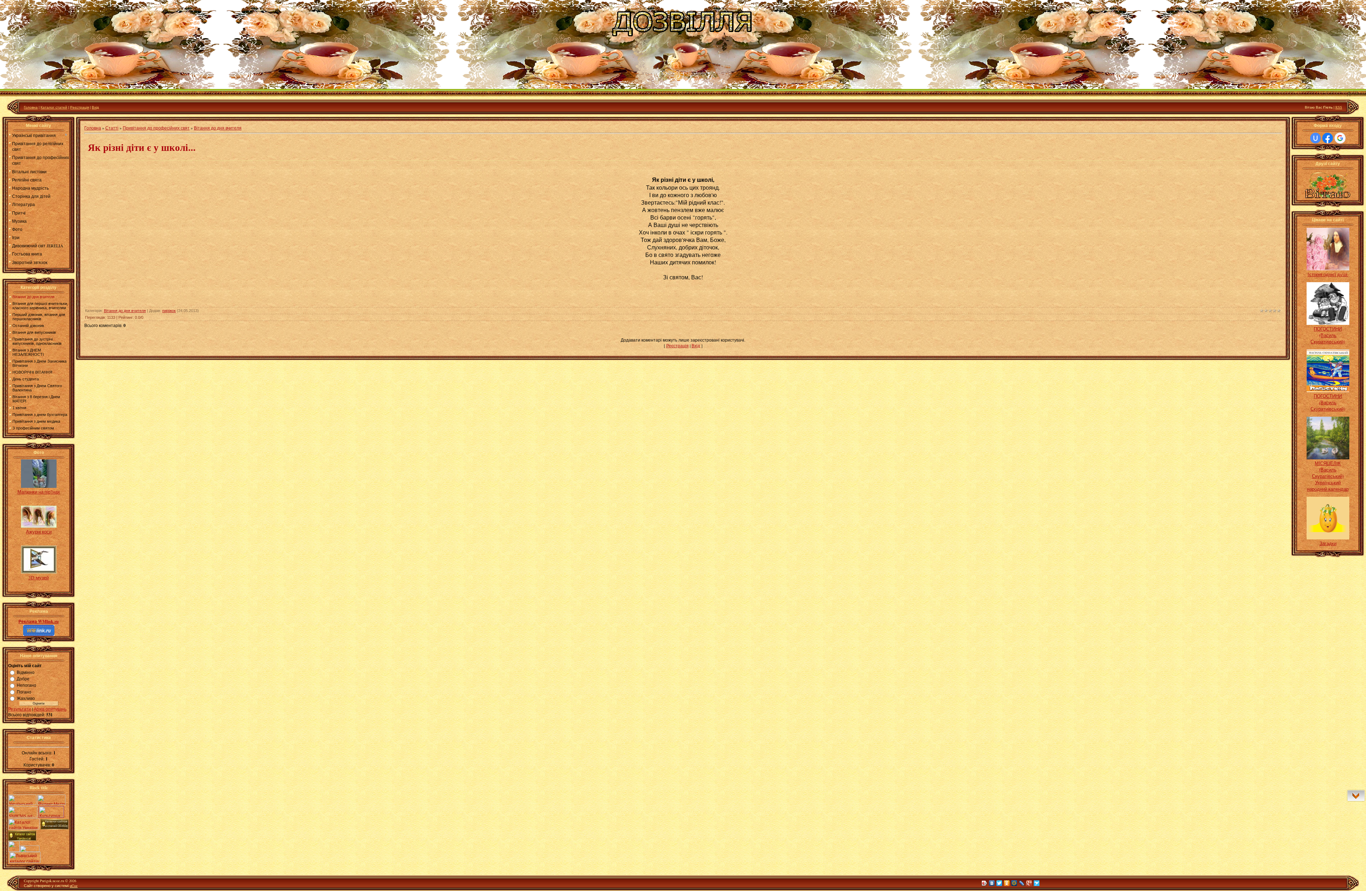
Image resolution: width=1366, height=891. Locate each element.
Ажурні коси (39, 531)
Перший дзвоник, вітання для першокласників (38, 316)
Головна (31, 107)
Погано (24, 692)
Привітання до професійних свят (156, 128)
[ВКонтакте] (992, 883)
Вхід (95, 107)
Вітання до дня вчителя (33, 297)
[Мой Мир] (1014, 883)
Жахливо (26, 698)
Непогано (26, 685)
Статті (111, 128)
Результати (19, 709)
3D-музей (38, 577)
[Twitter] (999, 883)
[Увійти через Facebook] (1327, 138)
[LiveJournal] (1022, 883)
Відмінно (26, 672)
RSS (1338, 107)
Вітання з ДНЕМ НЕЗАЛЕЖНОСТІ (28, 352)
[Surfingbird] (1037, 883)
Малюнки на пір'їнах (38, 492)
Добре (23, 678)
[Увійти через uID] (1315, 138)
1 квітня (19, 408)
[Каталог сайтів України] (23, 828)
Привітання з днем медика (36, 421)
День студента (25, 379)
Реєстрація (79, 107)
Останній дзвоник (28, 325)
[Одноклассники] (1007, 883)
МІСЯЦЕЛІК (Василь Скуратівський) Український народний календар (1328, 476)
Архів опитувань (50, 709)
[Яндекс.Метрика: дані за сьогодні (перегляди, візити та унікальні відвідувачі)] (51, 800)
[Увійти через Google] (1340, 138)
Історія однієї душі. (1328, 274)
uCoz (74, 885)
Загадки (1327, 543)
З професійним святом (33, 428)
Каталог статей (54, 107)
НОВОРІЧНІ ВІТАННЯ (32, 372)
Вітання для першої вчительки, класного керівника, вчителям (40, 305)
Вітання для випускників (34, 332)
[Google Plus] (1029, 883)
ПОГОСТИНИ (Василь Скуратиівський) (1328, 335)
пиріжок (169, 311)
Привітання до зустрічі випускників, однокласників (37, 341)
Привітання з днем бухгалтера (39, 414)
